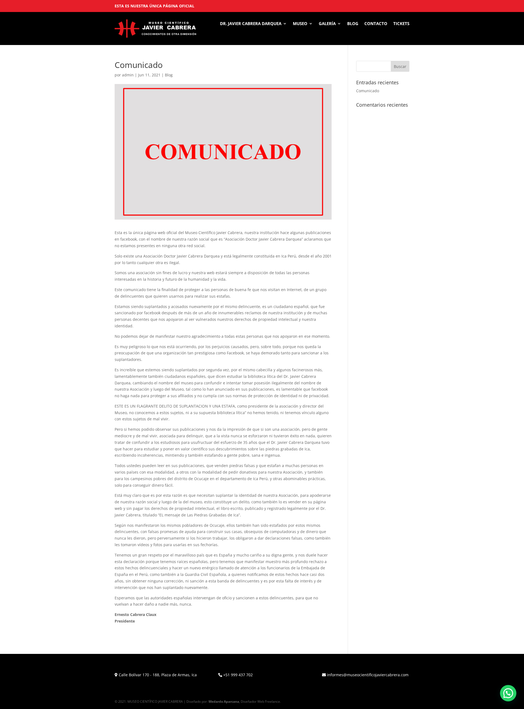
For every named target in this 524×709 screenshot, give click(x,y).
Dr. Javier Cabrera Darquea (250, 24)
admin (128, 74)
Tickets (401, 24)
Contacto (375, 24)
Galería (327, 24)
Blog (352, 24)
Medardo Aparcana (224, 701)
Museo (300, 24)
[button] (508, 693)
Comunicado (367, 90)
